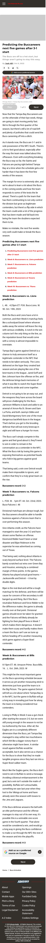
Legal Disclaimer (10, 910)
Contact (6, 892)
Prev (10, 107)
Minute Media (14, 924)
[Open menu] (3, 3)
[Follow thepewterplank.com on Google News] (40, 852)
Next (36, 107)
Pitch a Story (8, 901)
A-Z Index (6, 918)
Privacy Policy (28, 901)
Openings (26, 887)
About (5, 887)
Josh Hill (9, 63)
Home (4, 870)
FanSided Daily (29, 896)
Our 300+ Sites (29, 892)
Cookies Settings (30, 918)
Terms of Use (8, 905)
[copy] (17, 68)
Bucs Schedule (15, 870)
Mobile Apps (8, 896)
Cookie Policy (28, 905)
